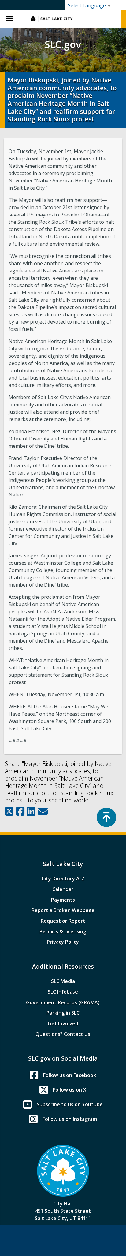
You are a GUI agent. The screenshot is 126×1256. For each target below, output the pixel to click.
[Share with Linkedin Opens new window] (31, 811)
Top (106, 817)
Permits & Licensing (62, 931)
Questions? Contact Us (62, 1034)
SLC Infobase (63, 991)
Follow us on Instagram (70, 1119)
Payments (63, 899)
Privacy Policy (63, 941)
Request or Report (63, 920)
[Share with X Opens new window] (9, 811)
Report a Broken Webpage (62, 910)
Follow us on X (69, 1089)
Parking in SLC (63, 1012)
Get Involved (63, 1023)
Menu (12, 19)
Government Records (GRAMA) (63, 1002)
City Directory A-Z (63, 878)
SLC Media (63, 981)
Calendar (62, 889)
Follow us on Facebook (69, 1075)
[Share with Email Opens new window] (43, 811)
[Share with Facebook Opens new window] (20, 811)
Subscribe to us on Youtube (70, 1104)
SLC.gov (72, 19)
